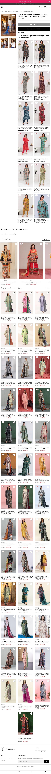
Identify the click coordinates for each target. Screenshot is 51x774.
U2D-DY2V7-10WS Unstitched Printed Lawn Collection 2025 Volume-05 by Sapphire (42, 512)
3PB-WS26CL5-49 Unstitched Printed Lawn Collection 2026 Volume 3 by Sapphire (42, 318)
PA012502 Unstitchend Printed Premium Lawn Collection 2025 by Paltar (38, 282)
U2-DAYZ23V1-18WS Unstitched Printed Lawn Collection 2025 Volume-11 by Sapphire (25, 383)
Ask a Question (21, 32)
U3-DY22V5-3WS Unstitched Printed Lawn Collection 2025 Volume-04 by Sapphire (8, 545)
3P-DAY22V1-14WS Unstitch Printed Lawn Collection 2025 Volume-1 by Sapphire (25, 642)
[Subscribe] (46, 761)
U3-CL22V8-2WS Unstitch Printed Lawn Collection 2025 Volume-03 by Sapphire (25, 577)
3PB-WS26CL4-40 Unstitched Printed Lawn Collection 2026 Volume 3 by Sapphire (8, 318)
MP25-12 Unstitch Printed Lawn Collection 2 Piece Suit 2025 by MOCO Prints (41, 97)
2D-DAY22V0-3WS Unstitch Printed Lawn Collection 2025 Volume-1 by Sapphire (25, 674)
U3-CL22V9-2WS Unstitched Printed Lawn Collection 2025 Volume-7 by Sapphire (8, 480)
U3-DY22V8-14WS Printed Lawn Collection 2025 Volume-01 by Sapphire (42, 674)
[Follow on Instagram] (42, 751)
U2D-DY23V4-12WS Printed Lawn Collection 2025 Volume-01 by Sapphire (8, 706)
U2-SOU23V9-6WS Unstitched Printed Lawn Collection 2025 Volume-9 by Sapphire (25, 415)
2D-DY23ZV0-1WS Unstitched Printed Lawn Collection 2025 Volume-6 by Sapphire (42, 480)
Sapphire (3, 316)
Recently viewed (22, 229)
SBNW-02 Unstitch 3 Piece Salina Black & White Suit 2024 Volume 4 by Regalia (12, 282)
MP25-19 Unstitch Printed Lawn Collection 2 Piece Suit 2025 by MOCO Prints (25, 66)
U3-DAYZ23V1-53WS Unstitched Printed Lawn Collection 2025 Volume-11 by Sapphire (8, 383)
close (2, 1)
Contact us (3, 760)
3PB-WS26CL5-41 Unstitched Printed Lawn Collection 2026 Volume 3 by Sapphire (25, 318)
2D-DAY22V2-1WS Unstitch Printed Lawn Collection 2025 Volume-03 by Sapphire (25, 609)
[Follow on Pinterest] (44, 751)
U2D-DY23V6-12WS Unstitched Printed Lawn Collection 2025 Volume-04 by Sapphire (42, 545)
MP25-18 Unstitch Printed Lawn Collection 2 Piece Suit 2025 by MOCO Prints (41, 66)
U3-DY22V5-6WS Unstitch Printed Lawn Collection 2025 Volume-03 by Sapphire (42, 577)
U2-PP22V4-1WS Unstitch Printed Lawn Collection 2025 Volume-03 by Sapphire (8, 609)
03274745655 (20, 3)
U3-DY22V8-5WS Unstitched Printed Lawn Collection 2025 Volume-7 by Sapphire (25, 447)
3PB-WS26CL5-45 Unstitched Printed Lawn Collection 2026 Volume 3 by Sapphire (8, 350)
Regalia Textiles (12, 280)
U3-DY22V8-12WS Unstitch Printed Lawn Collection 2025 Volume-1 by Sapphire (8, 642)
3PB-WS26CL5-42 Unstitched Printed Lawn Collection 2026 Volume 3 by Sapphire (25, 350)
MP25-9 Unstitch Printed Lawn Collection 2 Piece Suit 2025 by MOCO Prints (25, 128)
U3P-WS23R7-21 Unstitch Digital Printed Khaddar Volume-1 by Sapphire (25, 739)
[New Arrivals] (31, 1)
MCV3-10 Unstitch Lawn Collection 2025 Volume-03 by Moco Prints (41, 220)
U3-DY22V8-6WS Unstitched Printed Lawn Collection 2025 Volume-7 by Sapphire (25, 480)
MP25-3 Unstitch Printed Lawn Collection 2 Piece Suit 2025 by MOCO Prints (25, 189)
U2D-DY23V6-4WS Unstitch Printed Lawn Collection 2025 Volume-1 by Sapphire (42, 609)
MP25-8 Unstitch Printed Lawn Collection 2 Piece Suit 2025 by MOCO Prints (41, 128)
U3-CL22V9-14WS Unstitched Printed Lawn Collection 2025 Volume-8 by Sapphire (8, 447)
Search (7, 758)
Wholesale (3, 758)
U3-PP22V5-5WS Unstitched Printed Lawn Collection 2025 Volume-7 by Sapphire (42, 447)
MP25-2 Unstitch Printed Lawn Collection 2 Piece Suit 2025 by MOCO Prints (41, 158)
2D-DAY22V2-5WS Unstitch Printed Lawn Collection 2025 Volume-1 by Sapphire (42, 642)
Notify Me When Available (34, 29)
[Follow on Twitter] (39, 751)
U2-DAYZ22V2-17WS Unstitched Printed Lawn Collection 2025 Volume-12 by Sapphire (42, 350)
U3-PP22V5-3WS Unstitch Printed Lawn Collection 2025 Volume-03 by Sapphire (8, 577)
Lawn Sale (11, 758)
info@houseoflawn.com (30, 3)
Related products (7, 229)
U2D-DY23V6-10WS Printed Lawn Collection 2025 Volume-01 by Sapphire (25, 706)
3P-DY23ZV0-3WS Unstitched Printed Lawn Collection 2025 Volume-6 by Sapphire (8, 512)
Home (2, 11)
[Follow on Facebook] (36, 751)
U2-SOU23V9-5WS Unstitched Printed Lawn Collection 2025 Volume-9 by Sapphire (42, 383)
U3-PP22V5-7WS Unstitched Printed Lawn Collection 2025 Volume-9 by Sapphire (8, 415)
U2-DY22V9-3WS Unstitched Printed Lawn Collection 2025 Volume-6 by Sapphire (25, 512)
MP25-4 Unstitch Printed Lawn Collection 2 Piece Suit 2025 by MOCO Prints (41, 189)
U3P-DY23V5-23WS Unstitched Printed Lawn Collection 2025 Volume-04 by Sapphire (25, 545)
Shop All (45, 239)
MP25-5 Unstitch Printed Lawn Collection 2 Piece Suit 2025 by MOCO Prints (25, 220)
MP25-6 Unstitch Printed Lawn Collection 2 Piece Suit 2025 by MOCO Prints (25, 158)
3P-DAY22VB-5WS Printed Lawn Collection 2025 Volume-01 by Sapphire (42, 706)
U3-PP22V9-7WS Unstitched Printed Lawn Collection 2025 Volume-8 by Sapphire (42, 415)
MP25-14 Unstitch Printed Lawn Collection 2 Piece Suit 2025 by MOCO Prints (25, 97)
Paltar (38, 280)
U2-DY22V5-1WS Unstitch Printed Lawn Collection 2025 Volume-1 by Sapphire (8, 674)
